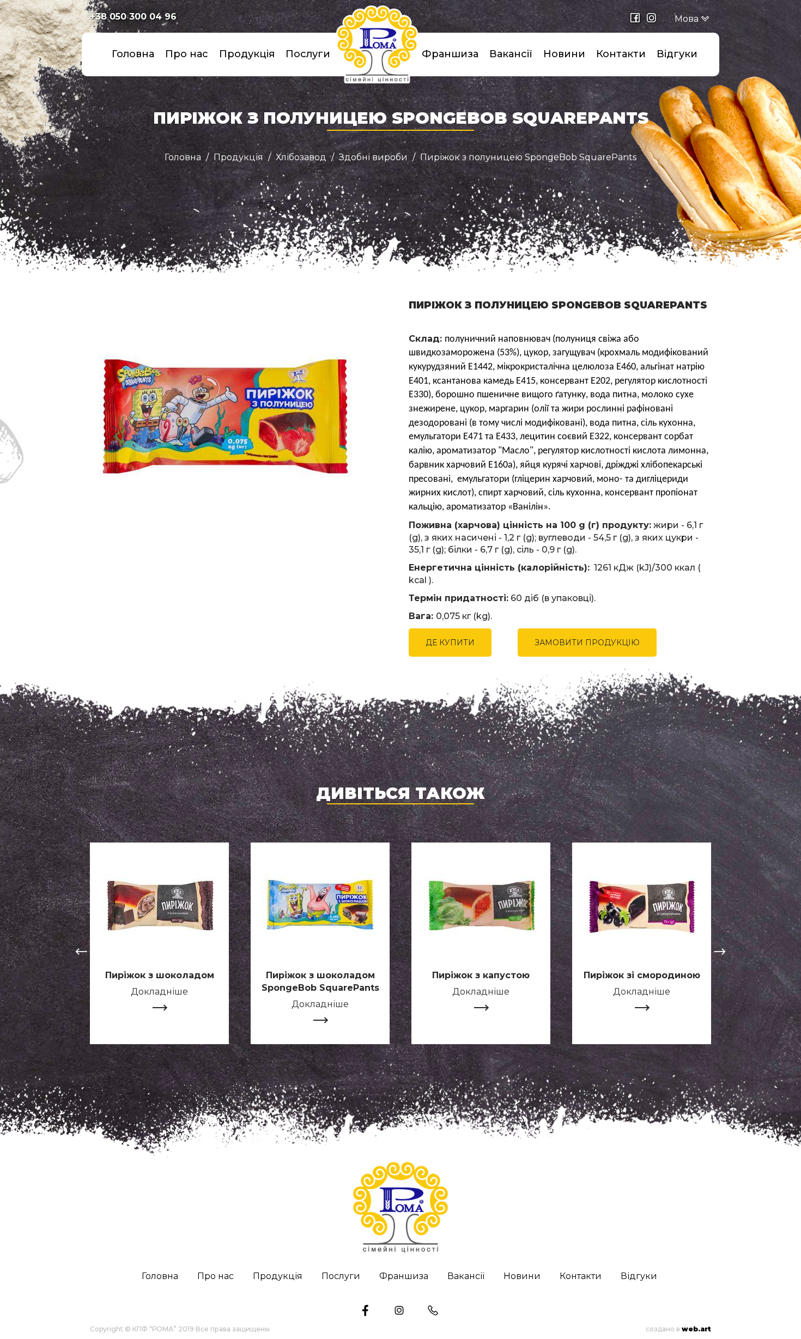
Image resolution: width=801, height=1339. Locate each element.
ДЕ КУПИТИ (450, 642)
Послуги (308, 54)
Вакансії (510, 54)
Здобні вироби (373, 157)
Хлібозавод (301, 157)
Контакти (621, 54)
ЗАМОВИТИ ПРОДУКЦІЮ (587, 642)
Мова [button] (688, 18)
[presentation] (81, 952)
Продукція (247, 54)
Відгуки (677, 54)
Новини (564, 54)
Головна (133, 54)
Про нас (186, 54)
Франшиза (450, 54)
